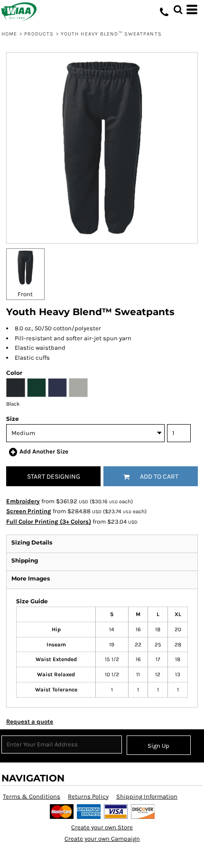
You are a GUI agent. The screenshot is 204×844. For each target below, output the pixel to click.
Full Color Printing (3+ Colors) (48, 521)
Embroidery (23, 501)
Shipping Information (146, 796)
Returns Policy (88, 796)
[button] (178, 9)
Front (25, 294)
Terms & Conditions (31, 796)
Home (9, 34)
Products (39, 34)
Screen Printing (28, 511)
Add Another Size (43, 451)
